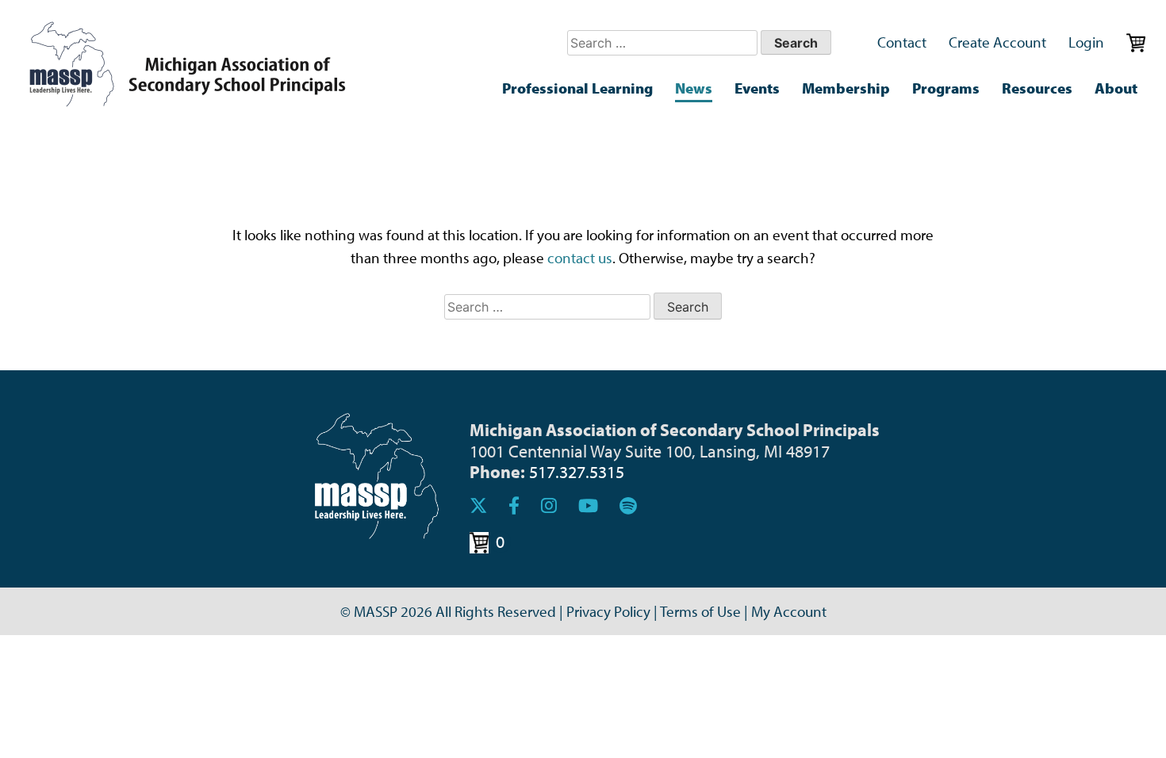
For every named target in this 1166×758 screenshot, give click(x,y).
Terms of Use (700, 611)
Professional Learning (577, 88)
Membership (846, 88)
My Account (789, 611)
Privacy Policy (608, 611)
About (1116, 88)
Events (757, 88)
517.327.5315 (576, 471)
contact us (579, 257)
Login (1086, 42)
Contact (901, 42)
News (693, 88)
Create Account (997, 42)
